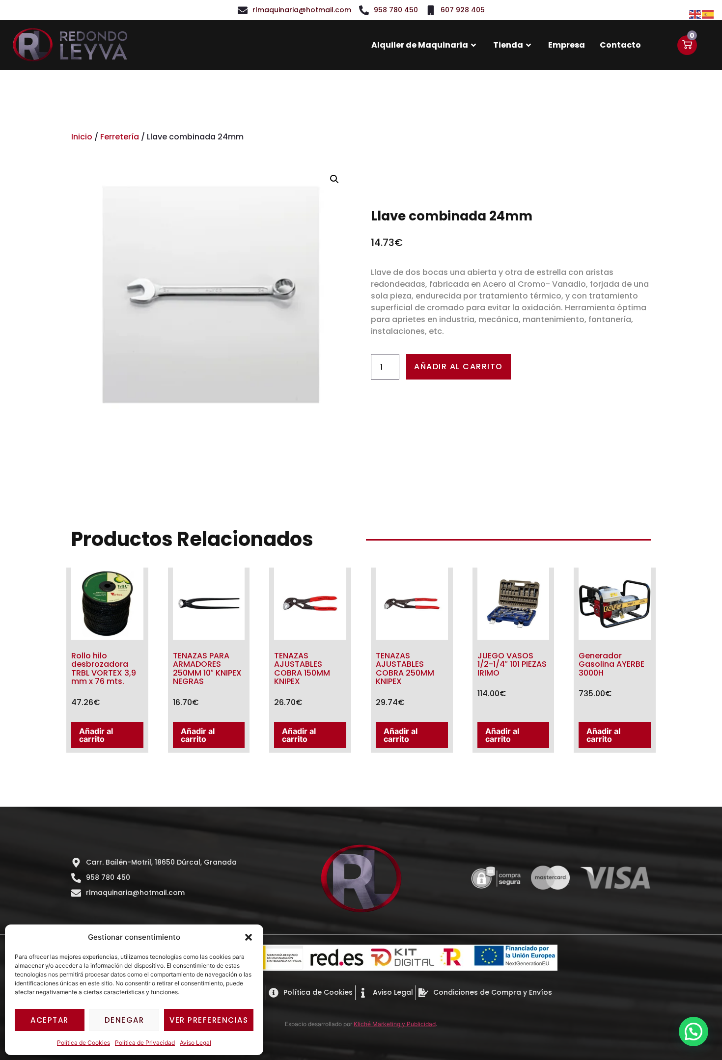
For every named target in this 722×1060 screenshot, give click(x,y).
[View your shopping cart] (687, 45)
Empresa (566, 45)
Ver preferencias (208, 1020)
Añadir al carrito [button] (96, 735)
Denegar (124, 1020)
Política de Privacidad (145, 1042)
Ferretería (119, 136)
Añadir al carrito (458, 366)
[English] (695, 13)
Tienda (508, 45)
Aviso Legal (195, 1042)
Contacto (620, 45)
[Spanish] (708, 13)
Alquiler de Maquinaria (419, 45)
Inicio (81, 136)
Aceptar (49, 1020)
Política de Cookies (83, 1042)
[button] (248, 937)
